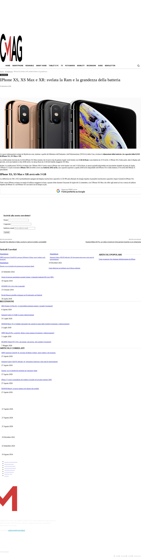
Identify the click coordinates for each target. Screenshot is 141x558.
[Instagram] (131, 29)
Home (2, 72)
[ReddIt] (46, 92)
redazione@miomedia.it (16, 530)
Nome (6, 220)
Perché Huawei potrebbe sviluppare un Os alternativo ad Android (21, 295)
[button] (138, 65)
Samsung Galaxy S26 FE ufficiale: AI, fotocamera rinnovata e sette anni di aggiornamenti (29, 362)
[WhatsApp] (22, 92)
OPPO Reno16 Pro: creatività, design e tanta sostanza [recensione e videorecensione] (27, 333)
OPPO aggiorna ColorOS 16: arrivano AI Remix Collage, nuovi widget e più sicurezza (28, 353)
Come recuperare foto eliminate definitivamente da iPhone (117, 259)
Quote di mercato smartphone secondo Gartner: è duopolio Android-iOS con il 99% (27, 277)
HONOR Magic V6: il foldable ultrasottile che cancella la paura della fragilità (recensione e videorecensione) (35, 324)
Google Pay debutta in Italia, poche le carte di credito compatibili (23, 242)
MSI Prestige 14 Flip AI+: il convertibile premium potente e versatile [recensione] (27, 306)
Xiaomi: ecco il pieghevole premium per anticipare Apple (17, 266)
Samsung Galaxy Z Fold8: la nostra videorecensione (17, 315)
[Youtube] (139, 29)
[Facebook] (127, 29)
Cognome (7, 224)
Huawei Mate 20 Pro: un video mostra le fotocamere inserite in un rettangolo (113, 242)
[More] (62, 92)
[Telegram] (135, 29)
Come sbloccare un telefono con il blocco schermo (64, 268)
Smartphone (9, 72)
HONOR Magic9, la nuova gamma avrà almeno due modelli (20, 388)
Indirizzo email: (9, 228)
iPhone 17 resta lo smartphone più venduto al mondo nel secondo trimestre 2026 (26, 380)
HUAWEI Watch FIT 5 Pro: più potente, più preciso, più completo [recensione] (26, 342)
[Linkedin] (38, 92)
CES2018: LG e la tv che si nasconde (13, 286)
